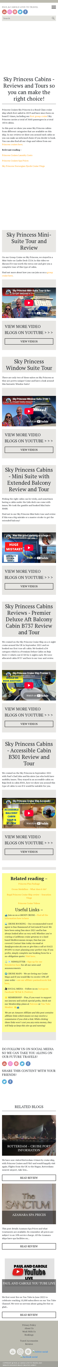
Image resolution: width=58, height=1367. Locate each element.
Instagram (43, 988)
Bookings (29, 1334)
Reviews (29, 1343)
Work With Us (29, 1331)
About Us (29, 1328)
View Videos (29, 341)
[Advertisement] (29, 200)
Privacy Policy (29, 1325)
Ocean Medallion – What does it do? (29, 889)
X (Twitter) (27, 991)
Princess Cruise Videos (29, 903)
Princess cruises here (12, 144)
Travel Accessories (29, 1340)
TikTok (17, 991)
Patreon (34, 1003)
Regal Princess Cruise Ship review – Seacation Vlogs (29, 896)
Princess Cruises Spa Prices (15, 160)
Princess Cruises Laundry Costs (17, 155)
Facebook (9, 991)
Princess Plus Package (29, 883)
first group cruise (38, 116)
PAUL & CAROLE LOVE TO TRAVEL (20, 7)
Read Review (29, 1178)
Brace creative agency (27, 1365)
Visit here (30, 956)
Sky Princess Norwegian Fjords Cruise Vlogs (23, 166)
